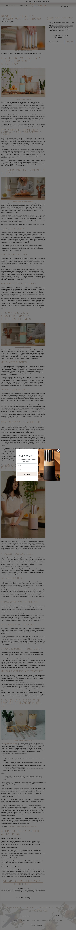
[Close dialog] (58, 450)
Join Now (27, 474)
